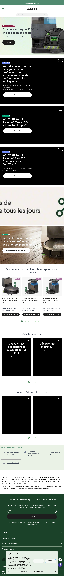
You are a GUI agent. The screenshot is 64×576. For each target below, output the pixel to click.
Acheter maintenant (16, 357)
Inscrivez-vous (35, 3)
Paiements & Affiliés (8, 538)
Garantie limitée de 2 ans (55, 453)
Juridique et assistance (10, 544)
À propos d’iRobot (8, 549)
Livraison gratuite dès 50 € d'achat (13, 453)
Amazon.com (33, 479)
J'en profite (17, 95)
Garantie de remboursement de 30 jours (33, 453)
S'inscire (32, 517)
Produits (5, 533)
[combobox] (32, 14)
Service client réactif (13, 463)
